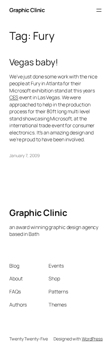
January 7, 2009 (24, 155)
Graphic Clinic (26, 10)
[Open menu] (99, 10)
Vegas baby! (33, 62)
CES (13, 97)
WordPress (92, 339)
